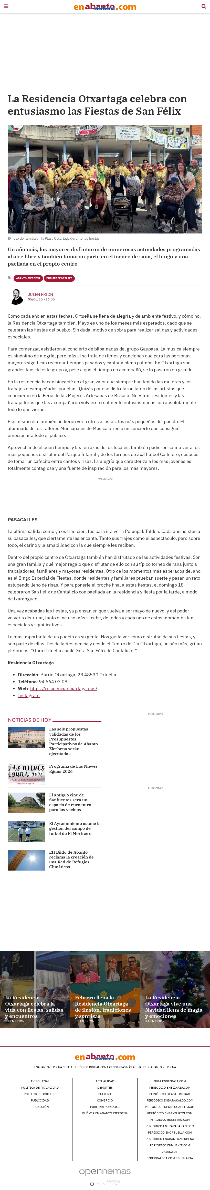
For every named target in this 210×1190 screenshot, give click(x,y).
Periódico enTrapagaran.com (170, 1126)
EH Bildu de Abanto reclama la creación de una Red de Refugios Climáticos (71, 860)
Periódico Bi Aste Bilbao (169, 1094)
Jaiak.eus (169, 1152)
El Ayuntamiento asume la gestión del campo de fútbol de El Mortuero (75, 828)
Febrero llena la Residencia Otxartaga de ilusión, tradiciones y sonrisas (103, 1006)
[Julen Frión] (16, 296)
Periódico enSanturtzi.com (170, 1113)
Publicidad (40, 1100)
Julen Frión (40, 294)
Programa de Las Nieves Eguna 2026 (73, 769)
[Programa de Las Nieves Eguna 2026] (26, 774)
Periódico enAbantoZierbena (170, 1139)
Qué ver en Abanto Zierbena (105, 1113)
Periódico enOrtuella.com (170, 1132)
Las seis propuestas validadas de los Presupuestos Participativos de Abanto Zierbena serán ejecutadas (73, 741)
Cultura (104, 1094)
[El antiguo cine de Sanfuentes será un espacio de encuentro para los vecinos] (26, 803)
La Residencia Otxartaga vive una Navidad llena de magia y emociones (174, 1006)
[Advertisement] (105, 54)
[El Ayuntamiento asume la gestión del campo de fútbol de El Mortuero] (26, 831)
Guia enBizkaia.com (170, 1081)
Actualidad (105, 1081)
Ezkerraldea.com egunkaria (169, 1158)
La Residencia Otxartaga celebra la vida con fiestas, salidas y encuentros (34, 1006)
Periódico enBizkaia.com (170, 1087)
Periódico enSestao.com (170, 1119)
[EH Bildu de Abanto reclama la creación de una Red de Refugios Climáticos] (26, 860)
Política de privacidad (40, 1087)
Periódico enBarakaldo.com (169, 1100)
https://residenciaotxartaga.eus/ (63, 688)
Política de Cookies (40, 1094)
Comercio (105, 1100)
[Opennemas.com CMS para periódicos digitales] (105, 1177)
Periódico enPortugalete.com (170, 1107)
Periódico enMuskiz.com (170, 1145)
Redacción (40, 1107)
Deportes (105, 1087)
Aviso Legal (39, 1081)
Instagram (29, 695)
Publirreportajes (59, 278)
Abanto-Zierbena (28, 278)
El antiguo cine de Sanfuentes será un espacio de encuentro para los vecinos (70, 802)
